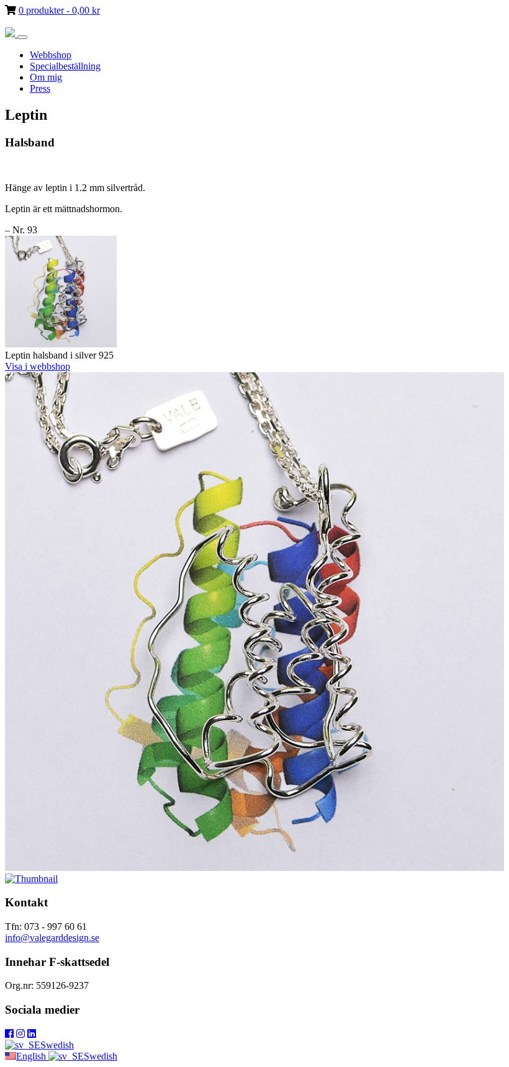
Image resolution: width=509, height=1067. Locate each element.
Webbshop (50, 55)
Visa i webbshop (37, 366)
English (32, 1056)
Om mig (46, 77)
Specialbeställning (65, 66)
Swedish (57, 1045)
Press (40, 88)
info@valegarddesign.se (52, 937)
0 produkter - (59, 10)
